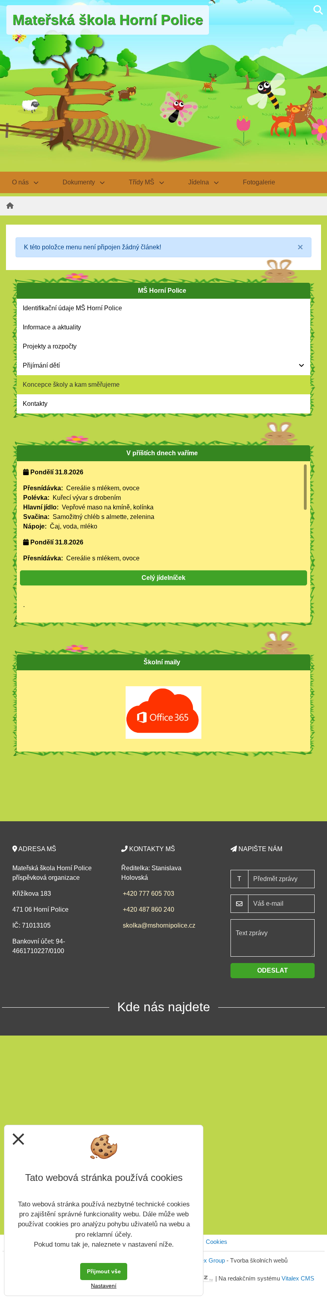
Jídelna (199, 182)
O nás (21, 182)
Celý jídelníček (163, 577)
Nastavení (103, 1285)
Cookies (216, 1241)
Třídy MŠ (142, 182)
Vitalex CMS (298, 1278)
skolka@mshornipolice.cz (159, 925)
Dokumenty (80, 182)
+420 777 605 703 (148, 893)
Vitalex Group (207, 1260)
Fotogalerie (259, 182)
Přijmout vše (104, 1271)
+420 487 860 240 (148, 909)
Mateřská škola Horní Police (107, 20)
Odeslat (272, 970)
